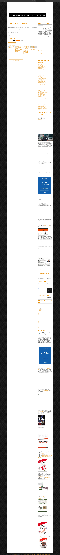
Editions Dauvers (40, 476)
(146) (41, 69)
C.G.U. (35, 554)
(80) (40, 77)
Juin (39, 306)
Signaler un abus (31, 554)
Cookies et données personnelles (40, 554)
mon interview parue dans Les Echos (47, 455)
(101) (41, 74)
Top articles (24, 554)
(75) (41, 79)
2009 (38, 326)
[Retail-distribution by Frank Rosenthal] (40, 27)
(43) (41, 84)
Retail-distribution (47, 477)
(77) (42, 78)
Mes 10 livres (40, 56)
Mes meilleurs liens (40, 57)
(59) (41, 80)
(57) (41, 81)
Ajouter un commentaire (16, 60)
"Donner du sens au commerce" (44, 390)
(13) (42, 103)
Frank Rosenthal (15, 554)
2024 (38, 312)
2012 (38, 323)
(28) (43, 92)
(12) (41, 104)
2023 (38, 313)
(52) (42, 83)
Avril (39, 307)
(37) (41, 88)
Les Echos (50, 454)
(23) (41, 95)
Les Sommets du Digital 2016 (42, 550)
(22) (40, 96)
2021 (38, 315)
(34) (41, 89)
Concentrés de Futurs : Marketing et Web (43, 536)
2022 (38, 314)
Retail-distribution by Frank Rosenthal (27, 15)
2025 (38, 311)
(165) (40, 68)
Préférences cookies (47, 554)
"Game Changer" (42, 333)
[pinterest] (34, 0)
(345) (40, 65)
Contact (28, 554)
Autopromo (12, 35)
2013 (38, 322)
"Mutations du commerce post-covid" (43, 198)
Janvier (40, 310)
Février (40, 309)
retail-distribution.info (47, 225)
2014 (38, 321)
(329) (41, 66)
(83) (40, 76)
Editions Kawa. (43, 453)
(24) (41, 93)
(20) (42, 97)
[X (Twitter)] (32, 0)
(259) (42, 67)
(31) (42, 91)
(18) (42, 98)
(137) (41, 70)
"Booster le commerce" (41, 411)
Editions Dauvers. (44, 206)
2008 (38, 327)
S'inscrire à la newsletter (12, 42)
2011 (38, 324)
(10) (42, 106)
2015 (38, 320)
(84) (41, 75)
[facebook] (31, 0)
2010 (38, 325)
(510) (41, 64)
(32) (41, 90)
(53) (42, 82)
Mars (39, 308)
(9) (42, 108)
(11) (41, 105)
